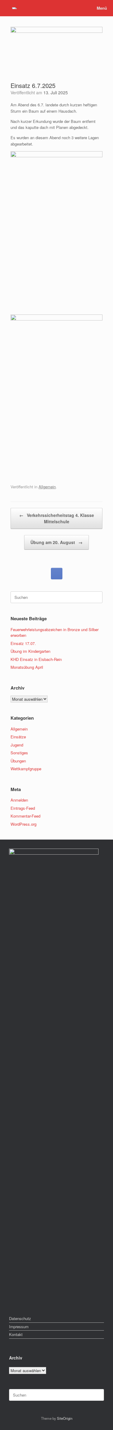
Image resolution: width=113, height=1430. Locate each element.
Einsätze (18, 737)
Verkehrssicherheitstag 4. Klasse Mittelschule (56, 518)
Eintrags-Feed (23, 808)
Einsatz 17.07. (23, 643)
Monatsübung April (27, 667)
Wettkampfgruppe (26, 768)
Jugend (17, 745)
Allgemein (47, 487)
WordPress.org (23, 824)
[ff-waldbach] (14, 8)
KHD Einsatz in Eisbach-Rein (36, 659)
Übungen (18, 761)
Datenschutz (20, 1318)
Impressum (19, 1326)
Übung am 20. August (56, 542)
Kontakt (16, 1334)
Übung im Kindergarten (30, 651)
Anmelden (19, 800)
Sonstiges (19, 753)
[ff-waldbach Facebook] (56, 573)
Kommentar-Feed (25, 816)
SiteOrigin (64, 1418)
